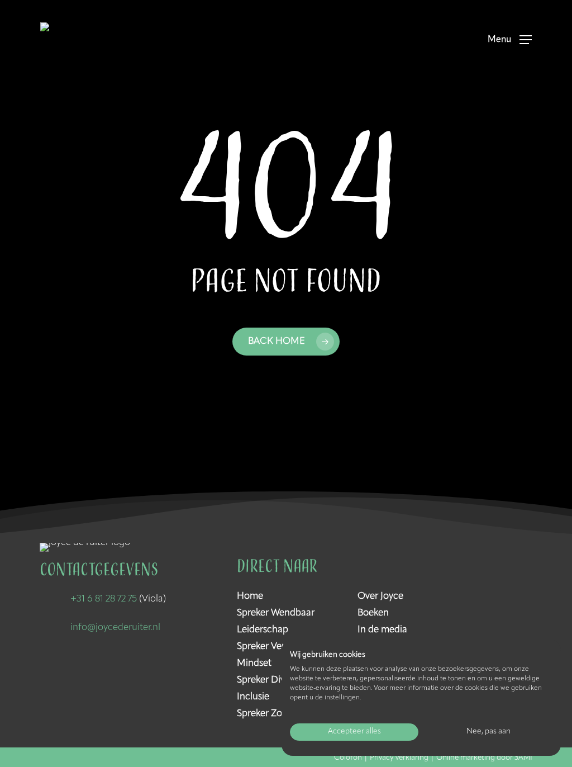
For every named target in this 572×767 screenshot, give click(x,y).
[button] (510, 39)
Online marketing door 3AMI (484, 757)
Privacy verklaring (399, 757)
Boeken (373, 613)
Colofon (348, 757)
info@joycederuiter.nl (115, 627)
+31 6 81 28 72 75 (103, 599)
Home (250, 596)
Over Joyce (380, 596)
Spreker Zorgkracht (277, 713)
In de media (382, 630)
